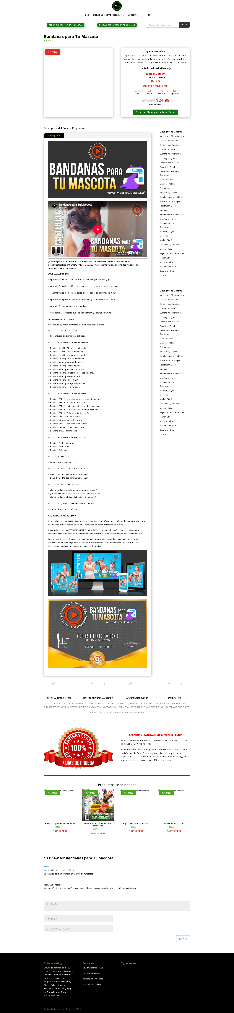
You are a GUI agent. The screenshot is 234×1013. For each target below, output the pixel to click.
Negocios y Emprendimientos (173, 253)
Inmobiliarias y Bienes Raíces (172, 214)
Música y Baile (166, 249)
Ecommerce (165, 188)
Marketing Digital (167, 231)
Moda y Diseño (166, 240)
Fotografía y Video (168, 205)
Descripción (54, 135)
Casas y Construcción (169, 140)
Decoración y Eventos (169, 162)
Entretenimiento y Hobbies (171, 197)
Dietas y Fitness (167, 179)
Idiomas (163, 210)
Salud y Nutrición (167, 271)
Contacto (133, 15)
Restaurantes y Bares (169, 266)
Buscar (184, 24)
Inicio (86, 15)
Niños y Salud (166, 257)
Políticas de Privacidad (92, 978)
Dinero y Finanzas (167, 183)
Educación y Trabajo (169, 192)
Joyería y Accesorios (168, 219)
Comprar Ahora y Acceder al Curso (156, 112)
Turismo (163, 275)
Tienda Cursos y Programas (107, 15)
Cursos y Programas (169, 158)
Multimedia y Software (169, 244)
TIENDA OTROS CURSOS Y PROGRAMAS (117, 25)
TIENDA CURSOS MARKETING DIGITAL (66, 25)
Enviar (183, 938)
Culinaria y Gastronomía (170, 153)
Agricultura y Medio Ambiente (173, 136)
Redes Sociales (166, 262)
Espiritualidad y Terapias (170, 201)
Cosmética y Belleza (168, 149)
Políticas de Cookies (91, 984)
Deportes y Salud (167, 167)
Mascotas (164, 235)
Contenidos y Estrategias (170, 145)
